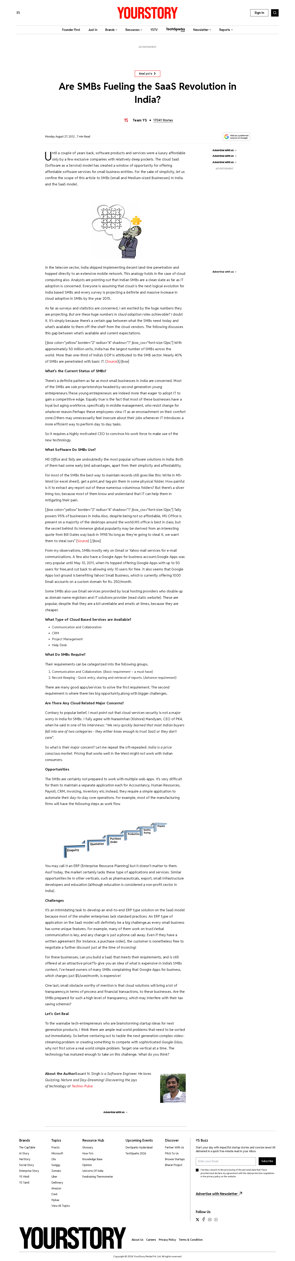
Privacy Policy (167, 1240)
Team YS (140, 120)
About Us (137, 1240)
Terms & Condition (191, 1240)
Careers (151, 1240)
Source (112, 361)
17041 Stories (163, 120)
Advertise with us (223, 271)
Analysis (145, 73)
